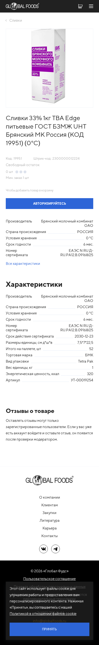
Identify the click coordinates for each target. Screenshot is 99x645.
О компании (49, 497)
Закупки (49, 513)
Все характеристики (23, 263)
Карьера (50, 528)
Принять (49, 629)
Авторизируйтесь (49, 203)
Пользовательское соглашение (49, 579)
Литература (50, 520)
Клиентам (49, 505)
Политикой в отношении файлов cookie (43, 614)
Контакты (49, 536)
